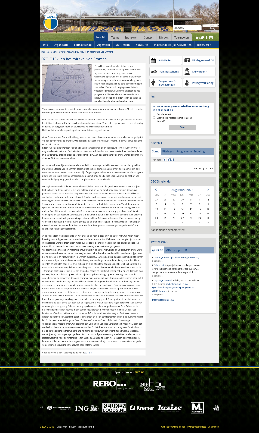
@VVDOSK (190, 287)
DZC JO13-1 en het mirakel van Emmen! (94, 52)
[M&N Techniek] (115, 407)
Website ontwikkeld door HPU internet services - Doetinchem (190, 427)
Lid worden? (199, 71)
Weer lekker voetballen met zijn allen (174, 118)
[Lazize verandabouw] (60, 407)
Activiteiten (165, 60)
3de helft (161, 121)
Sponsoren (131, 37)
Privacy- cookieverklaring (81, 427)
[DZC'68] (50, 21)
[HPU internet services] (152, 384)
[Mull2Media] (143, 407)
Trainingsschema (168, 71)
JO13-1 (88, 353)
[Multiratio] (170, 407)
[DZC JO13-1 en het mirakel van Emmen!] (67, 83)
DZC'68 (100, 37)
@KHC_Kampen (162, 257)
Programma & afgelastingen (167, 83)
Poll (153, 96)
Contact (148, 37)
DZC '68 (45, 52)
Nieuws (54, 52)
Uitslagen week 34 (203, 60)
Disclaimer (62, 427)
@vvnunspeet (177, 287)
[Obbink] (198, 407)
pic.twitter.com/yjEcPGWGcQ (185, 257)
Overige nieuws (66, 52)
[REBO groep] (113, 384)
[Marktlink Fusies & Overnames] (87, 407)
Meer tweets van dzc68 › (163, 300)
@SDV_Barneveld (163, 280)
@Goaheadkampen (161, 287)
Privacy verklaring (203, 82)
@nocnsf (159, 265)
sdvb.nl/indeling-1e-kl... (177, 284)
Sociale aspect (164, 114)
